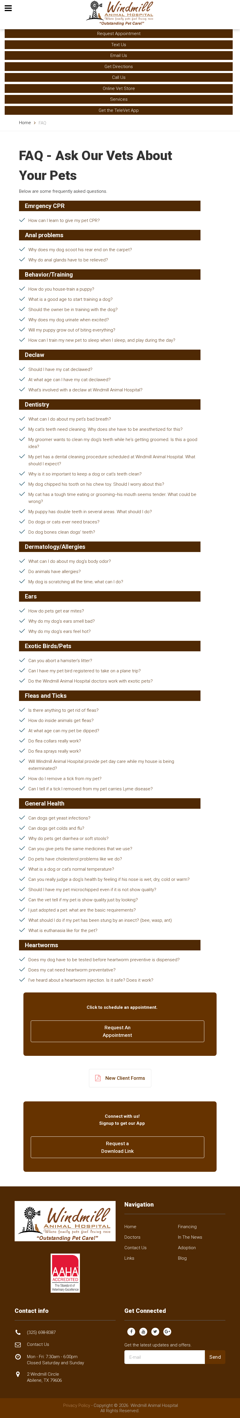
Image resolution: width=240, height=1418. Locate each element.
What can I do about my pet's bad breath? (69, 419)
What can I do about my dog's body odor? (69, 561)
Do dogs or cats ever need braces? (64, 522)
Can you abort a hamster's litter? (60, 660)
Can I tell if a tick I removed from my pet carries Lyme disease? (90, 789)
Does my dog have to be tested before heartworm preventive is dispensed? (104, 959)
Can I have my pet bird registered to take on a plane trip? (84, 671)
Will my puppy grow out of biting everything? (71, 330)
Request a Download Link (117, 1147)
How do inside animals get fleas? (61, 720)
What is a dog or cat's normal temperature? (71, 869)
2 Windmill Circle (44, 1377)
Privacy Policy (76, 1405)
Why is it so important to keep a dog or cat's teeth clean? (85, 474)
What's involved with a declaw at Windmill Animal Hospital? (85, 390)
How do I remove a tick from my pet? (65, 778)
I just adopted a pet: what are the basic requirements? (82, 910)
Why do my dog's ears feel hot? (59, 631)
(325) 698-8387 (41, 1332)
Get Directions (118, 66)
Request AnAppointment (117, 1031)
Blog (182, 1258)
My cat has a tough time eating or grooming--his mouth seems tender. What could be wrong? (112, 498)
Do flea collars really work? (54, 741)
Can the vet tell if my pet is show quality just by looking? (83, 899)
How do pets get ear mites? (56, 611)
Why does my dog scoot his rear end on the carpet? (80, 249)
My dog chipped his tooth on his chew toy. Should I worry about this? (96, 484)
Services (119, 99)
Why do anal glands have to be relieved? (68, 260)
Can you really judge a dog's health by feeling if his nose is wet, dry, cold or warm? (109, 879)
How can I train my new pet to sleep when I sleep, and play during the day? (101, 340)
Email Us (118, 55)
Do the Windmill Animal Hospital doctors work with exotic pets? (90, 681)
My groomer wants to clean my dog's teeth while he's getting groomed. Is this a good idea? (112, 443)
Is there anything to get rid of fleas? (63, 710)
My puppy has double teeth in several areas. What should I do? (90, 511)
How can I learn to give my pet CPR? (64, 220)
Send (215, 1357)
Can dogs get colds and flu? (56, 828)
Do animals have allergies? (54, 571)
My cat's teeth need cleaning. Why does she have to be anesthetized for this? (105, 429)
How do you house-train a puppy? (61, 289)
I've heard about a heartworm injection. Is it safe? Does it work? (90, 980)
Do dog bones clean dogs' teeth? (61, 532)
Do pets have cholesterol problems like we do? (75, 859)
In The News (190, 1237)
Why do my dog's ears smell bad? (61, 621)
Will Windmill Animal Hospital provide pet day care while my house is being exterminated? (101, 765)
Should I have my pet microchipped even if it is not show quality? (92, 889)
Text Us (118, 44)
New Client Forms (125, 1078)
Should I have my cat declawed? (60, 369)
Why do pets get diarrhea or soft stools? (68, 838)
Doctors (132, 1237)
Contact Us (135, 1247)
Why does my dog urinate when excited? (68, 319)
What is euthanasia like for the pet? (62, 930)
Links (129, 1258)
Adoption (187, 1247)
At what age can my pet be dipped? (63, 730)
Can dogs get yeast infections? (59, 818)
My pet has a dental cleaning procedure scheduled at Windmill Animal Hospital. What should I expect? (111, 460)
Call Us (119, 77)
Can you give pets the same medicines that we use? (80, 848)
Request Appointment (118, 33)
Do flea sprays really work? (54, 751)
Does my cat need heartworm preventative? (72, 970)
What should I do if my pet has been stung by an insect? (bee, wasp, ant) (100, 920)
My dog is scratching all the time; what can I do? (75, 581)
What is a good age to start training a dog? (70, 299)
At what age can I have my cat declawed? (69, 379)
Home (25, 122)
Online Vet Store (119, 88)
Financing (187, 1226)
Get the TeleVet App (119, 110)
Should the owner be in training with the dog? (73, 309)
